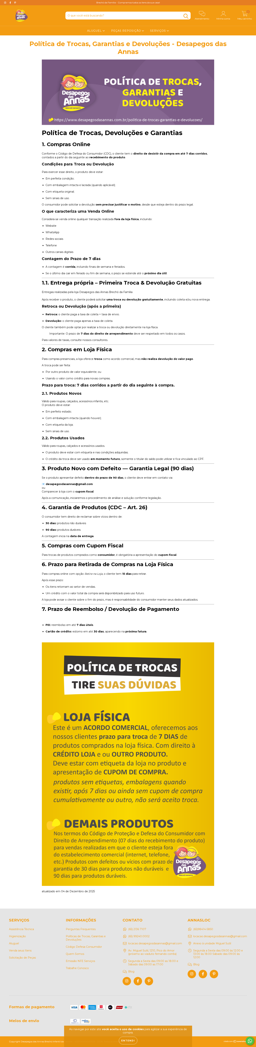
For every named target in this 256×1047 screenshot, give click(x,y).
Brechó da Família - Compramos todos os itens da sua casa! (128, 2)
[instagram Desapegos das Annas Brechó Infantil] (127, 981)
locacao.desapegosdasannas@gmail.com (155, 943)
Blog (131, 971)
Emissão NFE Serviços (80, 961)
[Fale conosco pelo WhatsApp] (250, 1041)
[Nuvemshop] (235, 1041)
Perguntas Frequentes (81, 929)
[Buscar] (186, 16)
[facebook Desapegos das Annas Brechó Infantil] (138, 981)
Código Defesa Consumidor (84, 946)
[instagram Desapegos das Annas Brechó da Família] (5, 2)
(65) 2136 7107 (137, 929)
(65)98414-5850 (203, 929)
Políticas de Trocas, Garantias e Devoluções (86, 938)
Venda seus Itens (20, 950)
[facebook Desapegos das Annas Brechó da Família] (10, 2)
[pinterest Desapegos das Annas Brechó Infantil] (149, 981)
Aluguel (14, 943)
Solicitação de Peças (22, 957)
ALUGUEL (95, 30)
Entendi (128, 1040)
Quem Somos (75, 954)
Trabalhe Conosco (77, 968)
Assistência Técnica (21, 929)
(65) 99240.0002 (139, 936)
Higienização (17, 936)
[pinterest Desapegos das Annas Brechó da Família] (15, 2)
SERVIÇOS (158, 30)
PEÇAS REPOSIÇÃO (126, 30)
